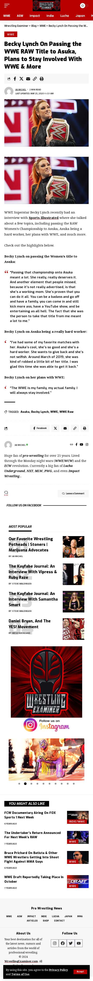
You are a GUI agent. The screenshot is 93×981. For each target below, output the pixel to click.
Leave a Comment (75, 493)
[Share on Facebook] (15, 78)
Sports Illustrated (44, 217)
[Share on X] (21, 78)
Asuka (25, 412)
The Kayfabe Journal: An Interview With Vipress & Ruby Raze (33, 572)
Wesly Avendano (21, 633)
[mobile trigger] (8, 5)
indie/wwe (77, 821)
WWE (10, 34)
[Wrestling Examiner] (46, 5)
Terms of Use (20, 974)
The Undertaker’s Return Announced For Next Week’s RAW (32, 835)
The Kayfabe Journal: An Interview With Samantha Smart (33, 599)
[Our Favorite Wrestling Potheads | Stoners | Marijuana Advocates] (73, 547)
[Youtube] (79, 943)
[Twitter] (71, 943)
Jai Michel (20, 89)
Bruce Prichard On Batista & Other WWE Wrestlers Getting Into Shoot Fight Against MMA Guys (31, 857)
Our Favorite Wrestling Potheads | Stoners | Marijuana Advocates (31, 544)
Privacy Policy (58, 970)
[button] (13, 760)
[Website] (72, 444)
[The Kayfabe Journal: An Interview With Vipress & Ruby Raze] (73, 574)
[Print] (41, 78)
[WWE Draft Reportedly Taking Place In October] (78, 881)
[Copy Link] (35, 78)
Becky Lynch (40, 412)
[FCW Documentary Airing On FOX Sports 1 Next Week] (78, 817)
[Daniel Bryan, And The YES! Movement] (73, 629)
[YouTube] (81, 444)
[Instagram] (87, 444)
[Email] (28, 78)
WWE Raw (66, 412)
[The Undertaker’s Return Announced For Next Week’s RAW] (78, 837)
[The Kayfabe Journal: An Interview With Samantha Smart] (73, 601)
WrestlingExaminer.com (21, 961)
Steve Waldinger (22, 583)
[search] (74, 5)
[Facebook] (76, 444)
